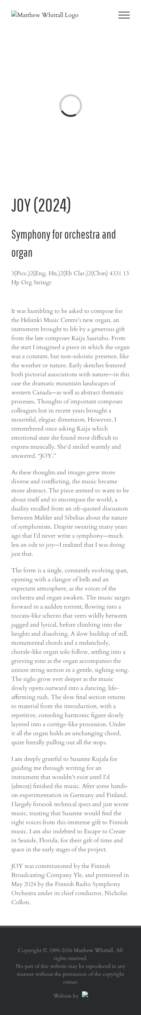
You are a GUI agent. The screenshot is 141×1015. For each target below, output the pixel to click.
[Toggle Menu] (124, 15)
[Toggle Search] (98, 14)
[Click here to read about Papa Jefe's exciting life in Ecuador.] (84, 996)
